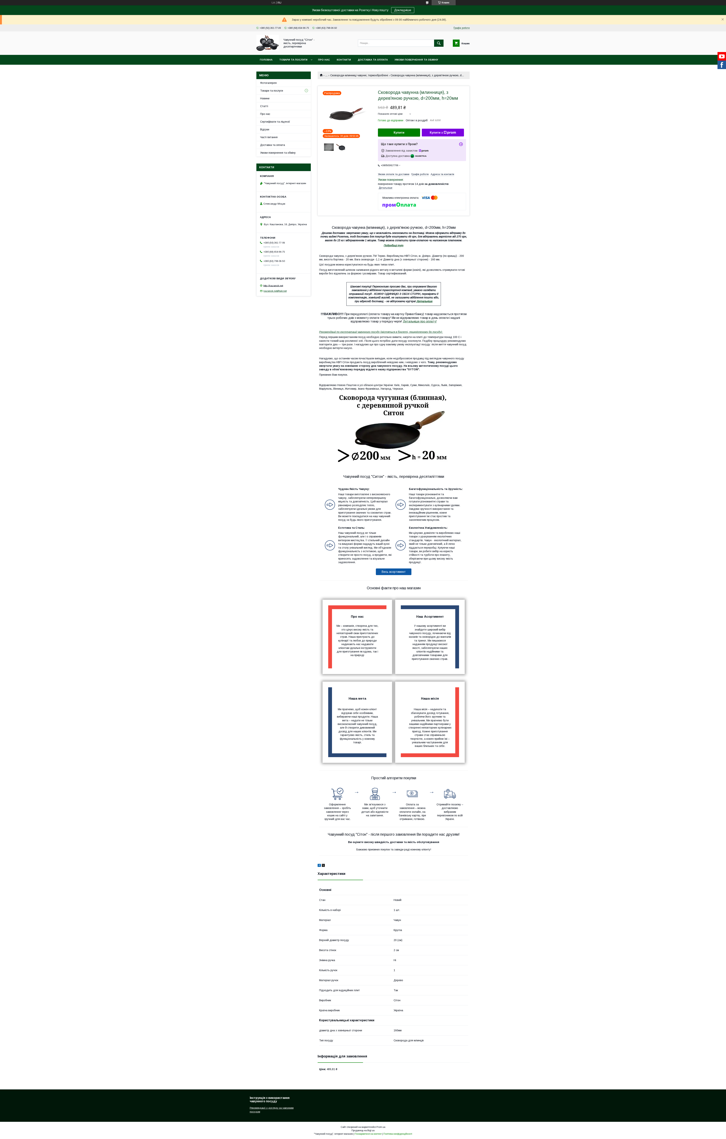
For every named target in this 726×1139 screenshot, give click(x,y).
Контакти (344, 59)
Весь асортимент (394, 571)
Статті (264, 106)
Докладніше (402, 10)
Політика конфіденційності (397, 1134)
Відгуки (264, 129)
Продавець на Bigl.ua (363, 1130)
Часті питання (269, 137)
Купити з (436, 132)
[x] (323, 865)
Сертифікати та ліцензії (275, 121)
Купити (399, 132)
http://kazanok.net (273, 285)
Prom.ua (380, 1127)
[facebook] (319, 865)
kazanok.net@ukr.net (275, 291)
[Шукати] (439, 43)
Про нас (324, 59)
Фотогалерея (268, 82)
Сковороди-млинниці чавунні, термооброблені (359, 75)
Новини (264, 98)
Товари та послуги (293, 59)
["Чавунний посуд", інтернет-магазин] (267, 49)
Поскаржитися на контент (368, 1134)
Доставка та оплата (373, 59)
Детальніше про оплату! (420, 321)
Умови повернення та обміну (416, 59)
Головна (266, 59)
